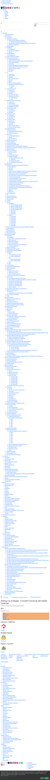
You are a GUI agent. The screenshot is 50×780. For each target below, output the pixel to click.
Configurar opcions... (5, 778)
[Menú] (1, 31)
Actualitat (3, 744)
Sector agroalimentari (8, 730)
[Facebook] (4, 7)
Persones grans (6, 725)
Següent (6, 661)
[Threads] (17, 7)
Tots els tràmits (6, 742)
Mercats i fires (6, 689)
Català (6, 11)
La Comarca (3, 682)
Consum (5, 711)
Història (4, 701)
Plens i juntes (6, 614)
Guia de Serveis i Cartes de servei (19, 597)
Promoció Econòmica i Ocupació (10, 728)
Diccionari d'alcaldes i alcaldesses (10, 703)
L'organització (6, 669)
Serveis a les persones (35, 597)
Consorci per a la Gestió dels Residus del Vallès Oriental (20, 658)
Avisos (4, 613)
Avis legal (30, 762)
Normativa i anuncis (7, 673)
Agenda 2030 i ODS (7, 710)
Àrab (6, 17)
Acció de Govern (6, 670)
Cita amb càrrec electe (8, 741)
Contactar (3, 6)
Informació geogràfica (8, 698)
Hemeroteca (5, 760)
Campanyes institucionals (8, 748)
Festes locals (5, 694)
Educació (5, 708)
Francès (6, 18)
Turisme (4, 733)
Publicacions (5, 753)
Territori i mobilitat (7, 732)
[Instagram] (11, 7)
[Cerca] (35, 25)
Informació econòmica (8, 672)
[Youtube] (6, 7)
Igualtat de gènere (7, 717)
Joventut (5, 719)
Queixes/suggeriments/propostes (10, 738)
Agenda (4, 617)
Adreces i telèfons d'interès (9, 695)
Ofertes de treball (7, 676)
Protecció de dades (32, 764)
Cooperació (5, 713)
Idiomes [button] (4, 9)
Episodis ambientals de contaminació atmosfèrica (14, 700)
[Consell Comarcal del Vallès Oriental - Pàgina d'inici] (11, 26)
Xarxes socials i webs (7, 755)
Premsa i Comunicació (8, 751)
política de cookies (12, 775)
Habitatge (5, 716)
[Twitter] (2, 7)
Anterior (3, 661)
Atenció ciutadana (7, 679)
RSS (3, 758)
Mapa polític (5, 692)
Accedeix (3, 630)
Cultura (4, 714)
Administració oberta (7, 707)
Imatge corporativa (7, 750)
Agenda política (6, 619)
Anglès (6, 14)
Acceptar (46, 778)
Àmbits (2, 706)
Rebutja (42, 778)
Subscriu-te (3, 641)
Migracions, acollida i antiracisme (10, 722)
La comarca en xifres (7, 685)
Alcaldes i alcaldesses (7, 691)
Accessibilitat (31, 767)
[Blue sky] (19, 7)
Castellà (6, 12)
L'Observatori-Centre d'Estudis (10, 723)
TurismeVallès (6, 704)
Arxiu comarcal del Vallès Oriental (12, 656)
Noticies (4, 616)
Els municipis (6, 686)
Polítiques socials (7, 726)
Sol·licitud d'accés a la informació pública (12, 739)
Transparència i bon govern (9, 681)
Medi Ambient (6, 720)
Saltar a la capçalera (6, 0)
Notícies (4, 745)
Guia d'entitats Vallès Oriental (9, 697)
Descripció (5, 683)
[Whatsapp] (15, 7)
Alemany (7, 15)
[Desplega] (9, 597)
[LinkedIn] (8, 7)
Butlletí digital (6, 757)
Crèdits (29, 768)
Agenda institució (7, 747)
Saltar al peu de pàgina (7, 3)
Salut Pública (6, 729)
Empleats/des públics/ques (9, 675)
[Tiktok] (13, 7)
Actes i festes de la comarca (9, 688)
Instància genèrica (7, 736)
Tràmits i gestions (5, 735)
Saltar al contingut (6, 2)
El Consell (5, 597)
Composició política (7, 667)
